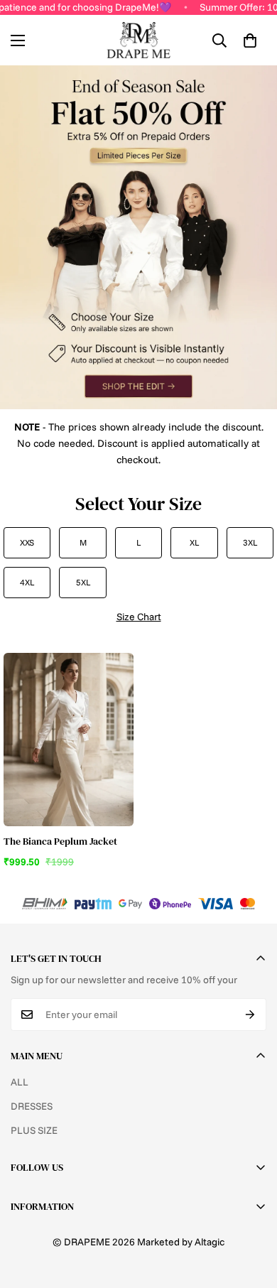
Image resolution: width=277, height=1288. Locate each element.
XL (194, 542)
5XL (83, 582)
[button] (250, 40)
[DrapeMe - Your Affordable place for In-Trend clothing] (138, 40)
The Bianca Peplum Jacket (60, 841)
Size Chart (138, 616)
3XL (250, 542)
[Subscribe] (250, 1014)
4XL (27, 582)
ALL (19, 1082)
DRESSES (32, 1106)
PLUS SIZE (34, 1130)
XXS (27, 542)
